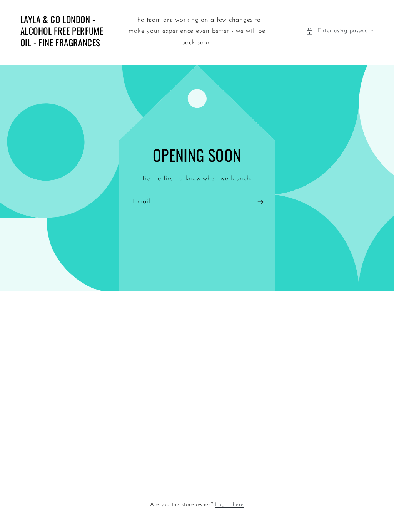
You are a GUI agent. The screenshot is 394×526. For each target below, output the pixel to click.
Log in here (229, 504)
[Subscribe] (260, 202)
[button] (340, 31)
